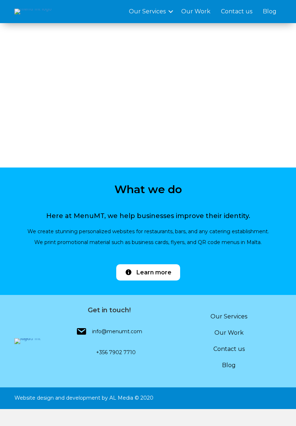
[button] (148, 272)
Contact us (236, 11)
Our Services (147, 11)
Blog (270, 11)
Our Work (195, 11)
